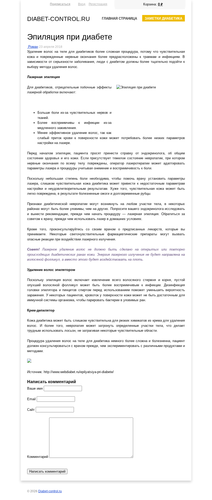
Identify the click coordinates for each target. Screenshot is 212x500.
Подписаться (60, 4)
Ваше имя (35, 388)
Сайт (31, 410)
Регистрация (98, 4)
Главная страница (119, 18)
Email (31, 399)
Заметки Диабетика (163, 18)
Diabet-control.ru (58, 19)
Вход (81, 4)
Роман (33, 47)
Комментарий (37, 457)
